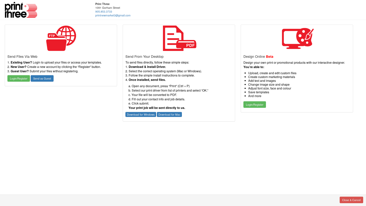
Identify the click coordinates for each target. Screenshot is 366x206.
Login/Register (18, 78)
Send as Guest (42, 78)
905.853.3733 (103, 11)
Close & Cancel (351, 200)
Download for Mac (169, 114)
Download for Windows (141, 114)
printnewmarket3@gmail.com (113, 15)
